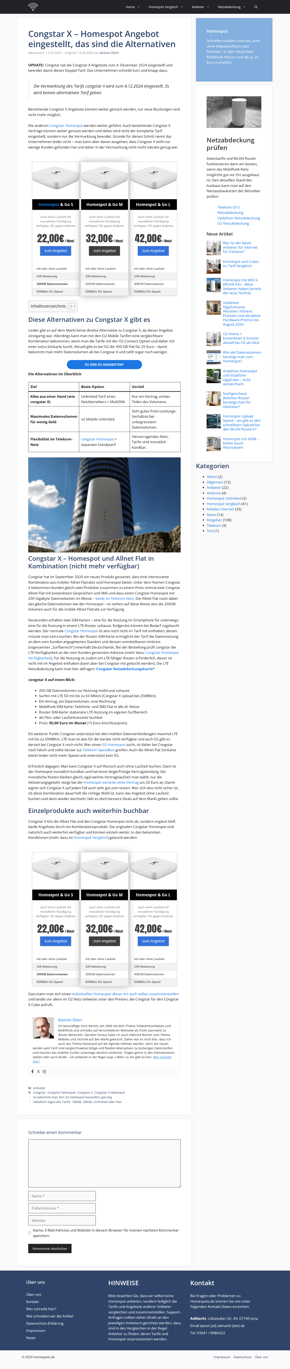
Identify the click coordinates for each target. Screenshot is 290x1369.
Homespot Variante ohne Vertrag (111, 782)
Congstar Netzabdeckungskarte (124, 668)
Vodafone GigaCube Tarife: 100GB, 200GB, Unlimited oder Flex (77, 1102)
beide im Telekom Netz (115, 598)
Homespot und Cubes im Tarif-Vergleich (241, 263)
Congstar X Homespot (109, 1092)
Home (130, 7)
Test (210, 530)
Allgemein (215, 482)
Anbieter (198, 7)
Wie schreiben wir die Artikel (49, 1316)
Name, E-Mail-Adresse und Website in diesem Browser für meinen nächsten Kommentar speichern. (106, 1233)
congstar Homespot (97, 439)
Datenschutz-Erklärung (44, 1323)
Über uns (33, 1294)
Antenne (214, 492)
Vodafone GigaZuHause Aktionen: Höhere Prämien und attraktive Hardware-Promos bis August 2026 (242, 313)
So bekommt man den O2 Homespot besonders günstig (72, 1097)
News (211, 514)
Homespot (48, 204)
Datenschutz (243, 1357)
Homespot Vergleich (163, 7)
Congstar (39, 1092)
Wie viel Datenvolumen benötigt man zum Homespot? (242, 356)
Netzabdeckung (229, 7)
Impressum (35, 1330)
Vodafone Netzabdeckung (238, 218)
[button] (256, 7)
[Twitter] (38, 1072)
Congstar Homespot (66, 125)
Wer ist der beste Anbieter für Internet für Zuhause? (240, 247)
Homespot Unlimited (224, 498)
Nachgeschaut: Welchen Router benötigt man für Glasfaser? (237, 400)
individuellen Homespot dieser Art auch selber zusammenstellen (125, 993)
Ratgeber (214, 519)
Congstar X (85, 1092)
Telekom (214, 525)
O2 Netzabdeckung (233, 223)
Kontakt (32, 1301)
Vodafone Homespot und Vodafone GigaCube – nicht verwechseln (240, 377)
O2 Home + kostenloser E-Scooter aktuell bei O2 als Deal (241, 338)
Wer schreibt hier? (41, 1308)
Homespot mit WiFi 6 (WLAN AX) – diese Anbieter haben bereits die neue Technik (242, 286)
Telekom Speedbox (99, 749)
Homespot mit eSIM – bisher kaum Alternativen (241, 443)
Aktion (212, 476)
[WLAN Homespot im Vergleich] (33, 7)
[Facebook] (32, 1072)
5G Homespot (113, 744)
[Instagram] (44, 1072)
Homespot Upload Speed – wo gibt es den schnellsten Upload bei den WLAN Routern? (242, 423)
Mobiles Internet (220, 509)
